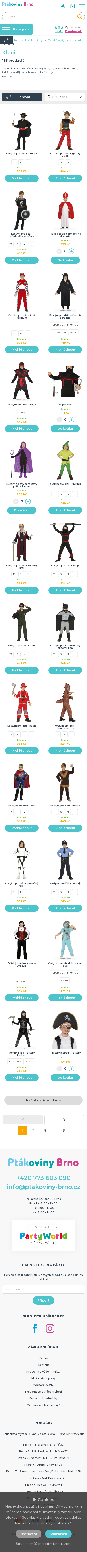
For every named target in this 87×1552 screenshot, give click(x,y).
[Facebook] (35, 1328)
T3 (11, 244)
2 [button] (33, 1130)
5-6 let (73, 332)
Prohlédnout (22, 178)
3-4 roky (21, 412)
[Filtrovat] (6, 40)
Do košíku (65, 260)
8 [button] (64, 1130)
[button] (63, 6)
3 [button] (45, 1130)
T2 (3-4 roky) (59, 332)
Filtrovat (23, 97)
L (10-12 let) (57, 325)
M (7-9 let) (72, 325)
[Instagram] (50, 1328)
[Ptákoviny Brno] (17, 5)
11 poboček (73, 31)
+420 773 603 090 (43, 1178)
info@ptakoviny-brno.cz (43, 1187)
